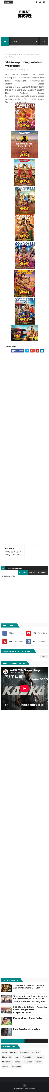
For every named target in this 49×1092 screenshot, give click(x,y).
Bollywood (24, 1052)
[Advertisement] (24, 31)
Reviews (40, 1057)
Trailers (38, 1062)
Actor (4, 1052)
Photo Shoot (28, 1057)
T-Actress (28, 1062)
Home (7, 54)
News (17, 1057)
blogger (23, 572)
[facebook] (36, 2)
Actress (13, 1052)
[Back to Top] (24, 1085)
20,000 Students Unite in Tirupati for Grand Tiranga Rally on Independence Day (30, 1010)
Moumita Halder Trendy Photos (27, 1018)
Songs (17, 1062)
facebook (42, 572)
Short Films (7, 1062)
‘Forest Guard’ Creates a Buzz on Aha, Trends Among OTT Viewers (28, 986)
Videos (5, 1066)
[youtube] (40, 2)
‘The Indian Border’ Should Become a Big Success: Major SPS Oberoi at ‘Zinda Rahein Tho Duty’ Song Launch (30, 999)
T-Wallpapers (16, 54)
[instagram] (43, 2)
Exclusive (35, 1052)
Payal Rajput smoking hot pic (26, 1029)
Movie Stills (7, 1057)
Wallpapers (16, 1066)
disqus (32, 572)
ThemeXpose (29, 1089)
